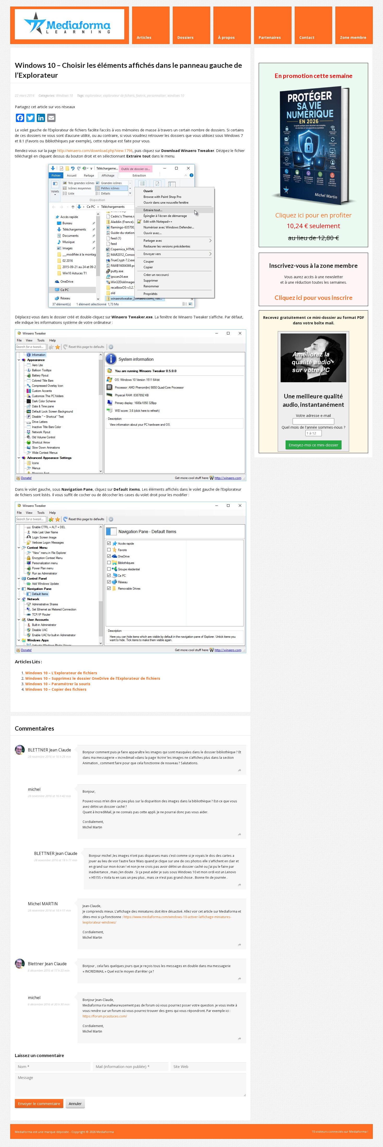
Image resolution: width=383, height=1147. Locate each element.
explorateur (93, 95)
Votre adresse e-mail (313, 415)
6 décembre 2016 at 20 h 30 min (48, 1004)
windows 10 (176, 95)
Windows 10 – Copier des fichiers (56, 689)
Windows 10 (64, 95)
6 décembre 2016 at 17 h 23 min (48, 970)
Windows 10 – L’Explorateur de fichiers (61, 672)
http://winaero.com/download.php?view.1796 (95, 150)
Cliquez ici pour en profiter (313, 215)
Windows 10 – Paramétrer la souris (57, 683)
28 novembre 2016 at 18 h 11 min (55, 860)
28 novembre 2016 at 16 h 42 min (49, 796)
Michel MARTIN (43, 904)
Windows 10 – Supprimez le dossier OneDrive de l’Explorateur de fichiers (92, 678)
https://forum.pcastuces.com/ (105, 1016)
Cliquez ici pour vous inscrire (314, 297)
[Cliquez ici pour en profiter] (313, 205)
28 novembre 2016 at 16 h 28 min (49, 756)
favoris (140, 95)
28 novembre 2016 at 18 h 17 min (49, 910)
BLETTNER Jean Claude (49, 750)
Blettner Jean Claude (47, 964)
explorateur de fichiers (118, 95)
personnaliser (156, 95)
